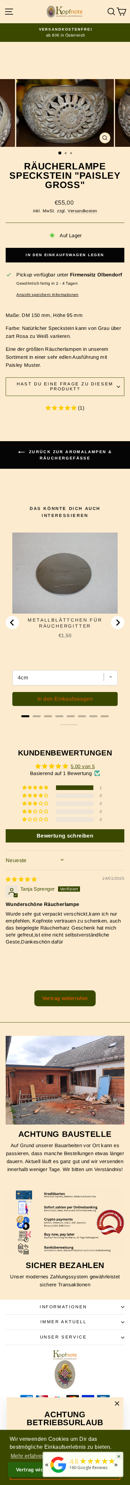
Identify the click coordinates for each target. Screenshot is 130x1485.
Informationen (63, 1306)
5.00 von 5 (83, 766)
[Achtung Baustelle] (65, 1080)
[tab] (25, 716)
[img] (21, 879)
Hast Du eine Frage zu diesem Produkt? (65, 386)
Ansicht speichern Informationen (47, 294)
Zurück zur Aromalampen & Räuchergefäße (69, 454)
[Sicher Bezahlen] (65, 1222)
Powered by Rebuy (65, 725)
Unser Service (63, 1337)
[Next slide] (117, 622)
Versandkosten (82, 210)
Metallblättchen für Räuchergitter (65, 623)
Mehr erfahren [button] (28, 1456)
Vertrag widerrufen (65, 998)
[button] (62, 408)
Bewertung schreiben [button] (65, 836)
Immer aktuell (63, 1321)
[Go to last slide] (12, 622)
